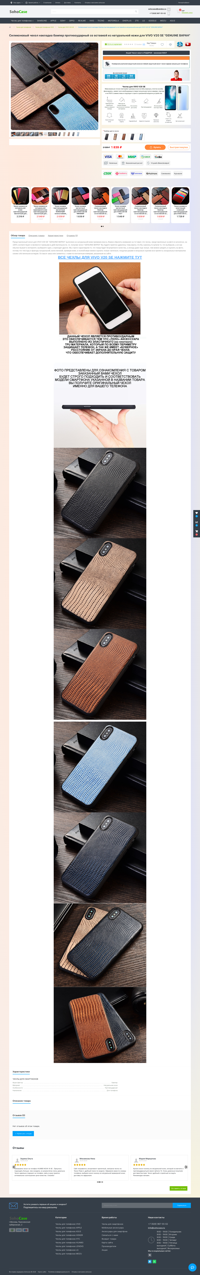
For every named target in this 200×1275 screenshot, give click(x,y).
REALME (82, 20)
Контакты (78, 2)
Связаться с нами (110, 1235)
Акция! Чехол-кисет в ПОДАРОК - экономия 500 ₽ (146, 53)
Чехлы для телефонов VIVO (67, 1224)
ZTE (137, 20)
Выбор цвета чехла (111, 131)
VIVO (91, 20)
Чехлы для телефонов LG (66, 1250)
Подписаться (181, 1205)
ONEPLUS (126, 20)
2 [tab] (103, 226)
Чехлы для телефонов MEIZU (68, 1254)
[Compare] (170, 44)
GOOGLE (153, 20)
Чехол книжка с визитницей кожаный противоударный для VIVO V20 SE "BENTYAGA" (180, 210)
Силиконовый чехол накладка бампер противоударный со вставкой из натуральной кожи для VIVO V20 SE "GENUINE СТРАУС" (100, 213)
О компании (47, 2)
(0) (144, 44)
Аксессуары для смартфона (114, 1231)
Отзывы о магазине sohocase (95, 2)
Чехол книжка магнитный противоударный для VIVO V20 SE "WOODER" (80, 209)
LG (143, 20)
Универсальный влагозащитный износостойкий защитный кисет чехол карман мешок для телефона (150, 64)
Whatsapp (154, 1261)
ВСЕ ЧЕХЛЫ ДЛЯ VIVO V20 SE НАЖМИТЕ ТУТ (100, 257)
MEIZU (163, 20)
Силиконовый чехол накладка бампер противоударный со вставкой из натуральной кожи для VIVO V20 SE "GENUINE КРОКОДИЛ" (160, 213)
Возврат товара (109, 1239)
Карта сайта (107, 1242)
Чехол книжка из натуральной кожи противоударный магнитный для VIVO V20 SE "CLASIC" (20, 211)
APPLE (53, 20)
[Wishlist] (162, 44)
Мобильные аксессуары (113, 1228)
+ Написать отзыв (23, 1133)
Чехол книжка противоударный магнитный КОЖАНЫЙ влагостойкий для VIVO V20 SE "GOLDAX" (60, 211)
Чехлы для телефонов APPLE (68, 1228)
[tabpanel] (20, 205)
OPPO (71, 20)
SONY (63, 20)
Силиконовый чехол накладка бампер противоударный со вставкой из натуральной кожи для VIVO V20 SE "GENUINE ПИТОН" (140, 213)
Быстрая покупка (179, 147)
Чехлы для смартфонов (112, 1224)
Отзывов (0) (72, 235)
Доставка (67, 2)
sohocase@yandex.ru (157, 9)
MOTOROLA (113, 20)
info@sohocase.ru (156, 1228)
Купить (157, 147)
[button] (33, 2)
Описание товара (36, 235)
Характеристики (55, 235)
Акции (105, 1250)
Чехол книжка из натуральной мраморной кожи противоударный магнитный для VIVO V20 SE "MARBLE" (40, 211)
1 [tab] (101, 226)
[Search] (136, 11)
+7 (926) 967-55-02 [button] (158, 1224)
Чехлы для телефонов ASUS (68, 1231)
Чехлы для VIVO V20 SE (133, 86)
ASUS (172, 20)
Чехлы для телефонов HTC (67, 1239)
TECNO (101, 20)
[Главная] (10, 27)
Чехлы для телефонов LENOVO (69, 1246)
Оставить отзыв (178, 1188)
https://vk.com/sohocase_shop (169, 9)
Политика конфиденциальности (59, 1272)
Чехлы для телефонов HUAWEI (69, 1242)
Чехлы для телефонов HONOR (69, 1235)
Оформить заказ (187, 12)
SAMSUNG (42, 20)
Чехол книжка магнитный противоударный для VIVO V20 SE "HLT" (120, 209)
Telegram (150, 1261)
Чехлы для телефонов (21, 20)
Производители (109, 1246)
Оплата (57, 2)
